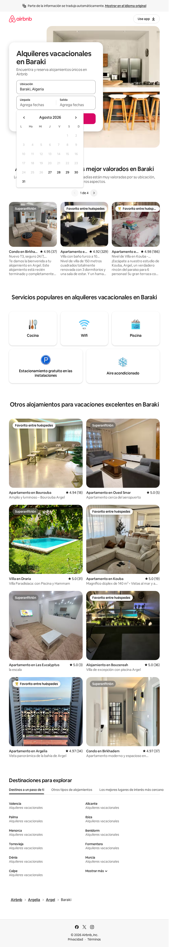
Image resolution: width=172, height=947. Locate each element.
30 (76, 172)
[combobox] (56, 89)
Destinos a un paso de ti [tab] (26, 790)
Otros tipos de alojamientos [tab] (71, 790)
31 (23, 181)
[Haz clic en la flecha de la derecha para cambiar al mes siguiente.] (75, 117)
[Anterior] (74, 193)
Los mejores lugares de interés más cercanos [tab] (132, 790)
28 (58, 172)
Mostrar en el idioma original (125, 6)
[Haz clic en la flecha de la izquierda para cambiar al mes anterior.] (24, 117)
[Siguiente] (93, 193)
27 (50, 172)
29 (67, 172)
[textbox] (36, 104)
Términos (94, 939)
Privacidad (75, 939)
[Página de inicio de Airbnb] (20, 19)
